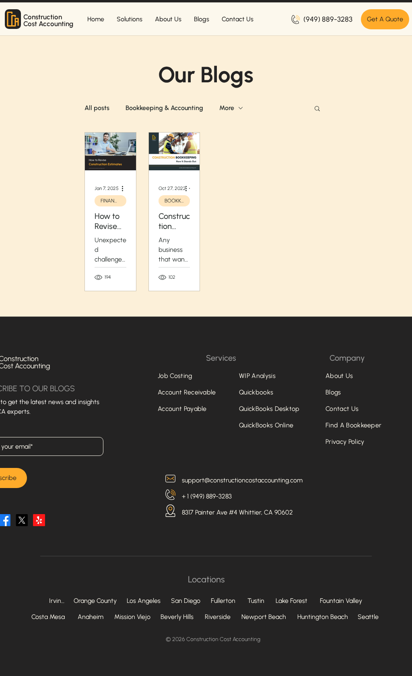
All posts (96, 108)
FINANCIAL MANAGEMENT (113, 201)
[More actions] (125, 188)
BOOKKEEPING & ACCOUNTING (177, 201)
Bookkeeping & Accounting (164, 108)
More (226, 108)
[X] (22, 520)
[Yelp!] (39, 520)
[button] (317, 109)
